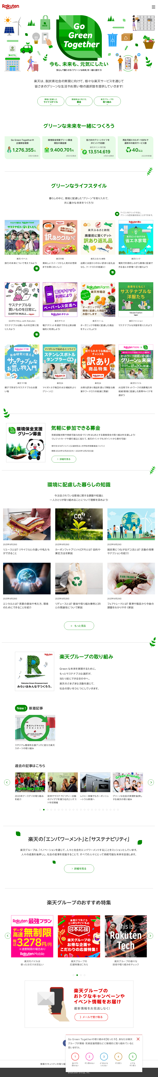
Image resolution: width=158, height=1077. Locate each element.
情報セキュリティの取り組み (54, 1064)
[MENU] (153, 7)
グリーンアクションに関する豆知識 (37, 268)
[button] (7, 782)
